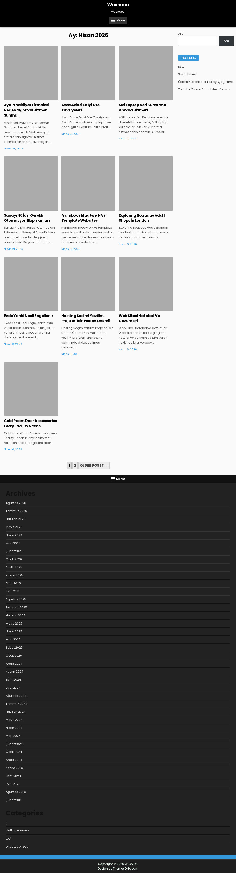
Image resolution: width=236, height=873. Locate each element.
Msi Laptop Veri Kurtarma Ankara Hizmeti (142, 107)
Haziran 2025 (15, 615)
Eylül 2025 (13, 591)
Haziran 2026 (15, 519)
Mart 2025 (13, 639)
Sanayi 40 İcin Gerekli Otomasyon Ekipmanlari (27, 218)
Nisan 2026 (14, 535)
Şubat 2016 (14, 800)
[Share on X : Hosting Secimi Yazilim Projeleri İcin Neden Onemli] (81, 308)
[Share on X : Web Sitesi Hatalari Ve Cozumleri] (139, 308)
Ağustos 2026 (16, 503)
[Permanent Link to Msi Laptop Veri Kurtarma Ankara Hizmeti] (146, 73)
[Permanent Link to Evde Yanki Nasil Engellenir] (31, 284)
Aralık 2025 (14, 567)
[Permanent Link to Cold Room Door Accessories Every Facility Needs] (31, 389)
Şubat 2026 (14, 551)
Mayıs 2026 (14, 527)
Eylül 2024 (13, 687)
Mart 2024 (13, 736)
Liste (181, 66)
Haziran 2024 (16, 711)
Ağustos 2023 (16, 792)
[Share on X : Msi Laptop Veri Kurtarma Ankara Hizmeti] (139, 97)
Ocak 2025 (14, 655)
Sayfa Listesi (187, 74)
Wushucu (118, 4)
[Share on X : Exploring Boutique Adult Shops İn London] (139, 208)
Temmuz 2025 (16, 607)
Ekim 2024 (13, 679)
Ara (180, 33)
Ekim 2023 (13, 776)
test (8, 838)
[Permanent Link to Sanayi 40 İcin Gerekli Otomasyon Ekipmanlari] (31, 183)
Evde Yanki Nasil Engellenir (28, 315)
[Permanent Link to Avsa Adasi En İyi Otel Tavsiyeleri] (88, 73)
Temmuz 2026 (16, 511)
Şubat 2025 (14, 647)
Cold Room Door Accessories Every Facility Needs (30, 423)
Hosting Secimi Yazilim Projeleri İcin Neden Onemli (85, 318)
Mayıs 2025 (14, 623)
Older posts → (94, 465)
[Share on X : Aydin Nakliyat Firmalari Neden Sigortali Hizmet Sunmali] (24, 97)
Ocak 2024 (14, 752)
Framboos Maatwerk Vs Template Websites (83, 218)
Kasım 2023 (14, 768)
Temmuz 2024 (16, 704)
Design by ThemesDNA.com (118, 868)
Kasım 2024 (14, 671)
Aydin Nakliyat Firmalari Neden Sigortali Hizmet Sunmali (26, 110)
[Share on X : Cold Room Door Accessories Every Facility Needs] (24, 413)
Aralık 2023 (14, 760)
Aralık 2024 (14, 663)
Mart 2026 (13, 543)
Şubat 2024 (14, 744)
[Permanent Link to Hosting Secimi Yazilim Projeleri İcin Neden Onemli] (88, 284)
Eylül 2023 (13, 784)
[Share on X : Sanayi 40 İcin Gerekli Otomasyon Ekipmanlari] (24, 208)
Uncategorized (31, 61)
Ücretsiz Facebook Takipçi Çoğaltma (205, 82)
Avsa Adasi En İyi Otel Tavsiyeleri (80, 107)
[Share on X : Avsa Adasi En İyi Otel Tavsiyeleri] (81, 97)
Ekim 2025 (13, 583)
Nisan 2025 (14, 631)
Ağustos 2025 (16, 599)
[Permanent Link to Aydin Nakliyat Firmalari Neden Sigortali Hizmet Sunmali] (31, 73)
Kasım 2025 (14, 575)
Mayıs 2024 (14, 720)
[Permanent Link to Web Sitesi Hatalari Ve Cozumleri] (146, 284)
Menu (121, 20)
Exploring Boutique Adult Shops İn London (142, 218)
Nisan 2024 (14, 728)
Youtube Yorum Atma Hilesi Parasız (204, 89)
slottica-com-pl (18, 830)
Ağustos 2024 (16, 696)
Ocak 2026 (14, 559)
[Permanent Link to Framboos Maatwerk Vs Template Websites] (88, 183)
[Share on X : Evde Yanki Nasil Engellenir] (24, 308)
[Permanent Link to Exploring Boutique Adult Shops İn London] (146, 183)
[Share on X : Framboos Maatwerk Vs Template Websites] (81, 208)
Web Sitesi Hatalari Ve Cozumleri (139, 318)
